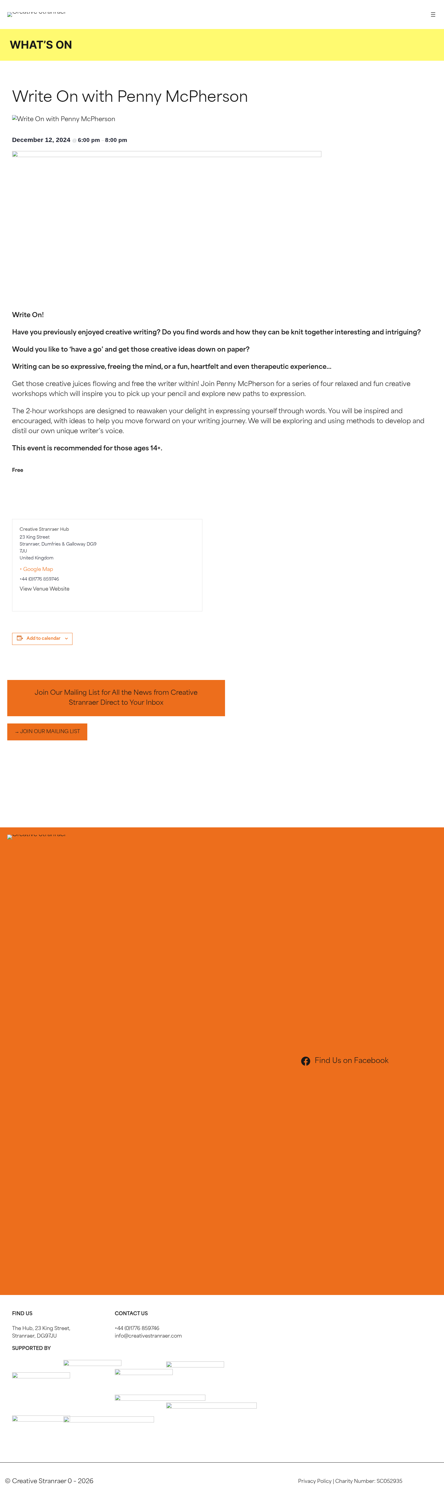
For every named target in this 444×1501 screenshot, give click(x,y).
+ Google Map (36, 569)
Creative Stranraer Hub (44, 529)
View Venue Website (44, 589)
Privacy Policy (315, 1481)
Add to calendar (43, 638)
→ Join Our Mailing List (47, 732)
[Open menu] (433, 14)
